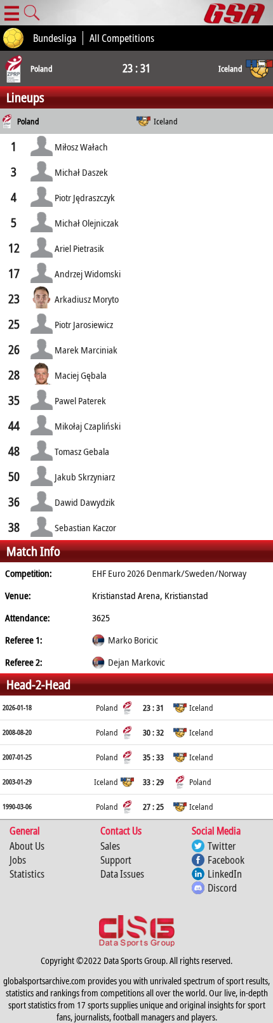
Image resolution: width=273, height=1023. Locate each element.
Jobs (18, 860)
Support (115, 860)
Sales (110, 846)
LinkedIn (225, 874)
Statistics (27, 874)
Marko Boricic (133, 639)
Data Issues (122, 874)
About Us (27, 846)
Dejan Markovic (136, 662)
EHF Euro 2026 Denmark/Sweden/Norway (169, 573)
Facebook (226, 860)
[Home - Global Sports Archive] (238, 12)
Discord (222, 888)
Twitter (222, 846)
